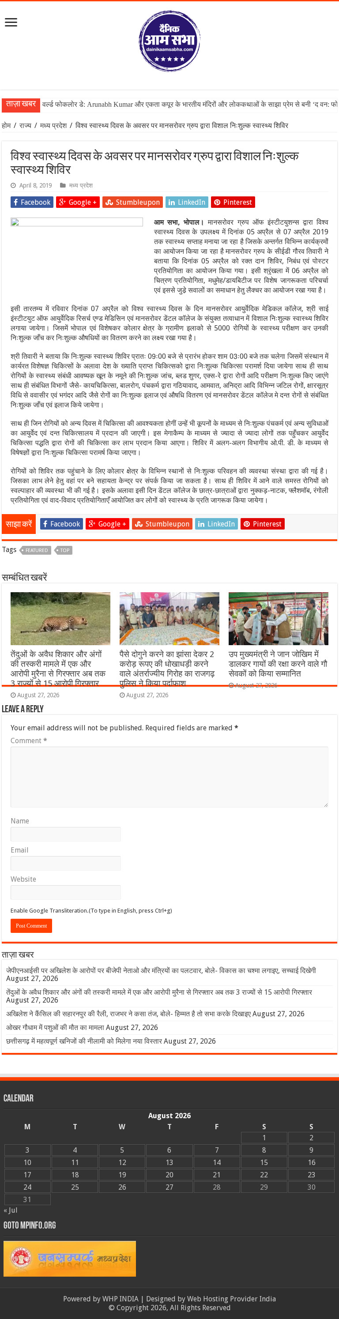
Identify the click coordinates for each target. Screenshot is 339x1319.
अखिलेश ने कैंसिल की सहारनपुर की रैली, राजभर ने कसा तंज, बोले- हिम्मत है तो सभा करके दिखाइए (128, 1014)
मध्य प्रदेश (53, 125)
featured (37, 550)
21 (217, 1175)
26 (122, 1187)
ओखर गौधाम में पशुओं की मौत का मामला (55, 1027)
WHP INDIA (120, 1299)
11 (75, 1162)
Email (20, 850)
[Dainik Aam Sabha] (169, 39)
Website (23, 879)
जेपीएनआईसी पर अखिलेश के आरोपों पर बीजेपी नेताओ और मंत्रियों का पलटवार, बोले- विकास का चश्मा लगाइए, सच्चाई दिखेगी (161, 970)
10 (27, 1162)
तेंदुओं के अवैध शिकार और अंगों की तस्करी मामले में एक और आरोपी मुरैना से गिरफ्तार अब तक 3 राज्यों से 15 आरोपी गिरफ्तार (58, 669)
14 (217, 1162)
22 (264, 1175)
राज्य (25, 125)
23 (312, 1175)
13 (169, 1162)
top (64, 550)
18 (75, 1175)
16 (312, 1162)
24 (27, 1187)
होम (7, 125)
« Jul (11, 1210)
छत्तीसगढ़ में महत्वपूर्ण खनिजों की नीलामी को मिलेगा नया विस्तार (84, 1041)
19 (122, 1175)
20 (169, 1175)
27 (169, 1187)
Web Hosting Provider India (231, 1299)
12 (122, 1162)
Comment (29, 741)
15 (264, 1162)
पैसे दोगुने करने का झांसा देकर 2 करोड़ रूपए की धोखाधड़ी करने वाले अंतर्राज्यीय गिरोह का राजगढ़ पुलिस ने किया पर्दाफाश (167, 669)
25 (75, 1187)
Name (20, 821)
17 (27, 1175)
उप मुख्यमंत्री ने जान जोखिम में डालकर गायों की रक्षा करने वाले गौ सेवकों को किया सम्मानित (278, 664)
